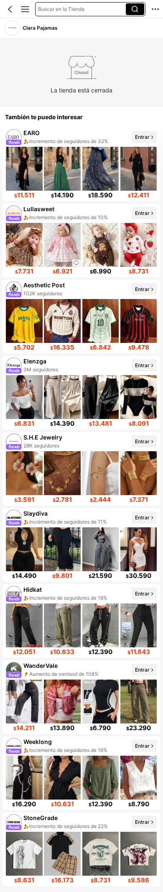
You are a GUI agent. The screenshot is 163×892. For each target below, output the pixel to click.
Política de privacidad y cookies (116, 833)
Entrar (142, 136)
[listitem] (81, 164)
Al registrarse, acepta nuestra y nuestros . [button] (81, 838)
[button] (10, 9)
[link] (12, 28)
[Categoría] (25, 9)
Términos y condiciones (93, 842)
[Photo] (14, 137)
